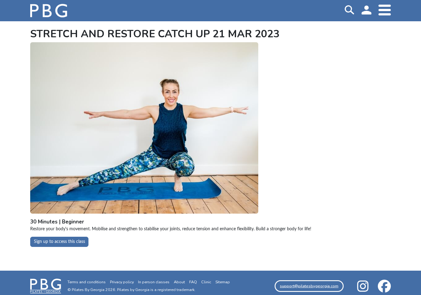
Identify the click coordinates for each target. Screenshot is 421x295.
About (179, 282)
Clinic (206, 282)
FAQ (193, 282)
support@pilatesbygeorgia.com (309, 286)
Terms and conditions (86, 282)
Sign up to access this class (59, 242)
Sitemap (222, 282)
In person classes (154, 282)
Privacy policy (122, 282)
